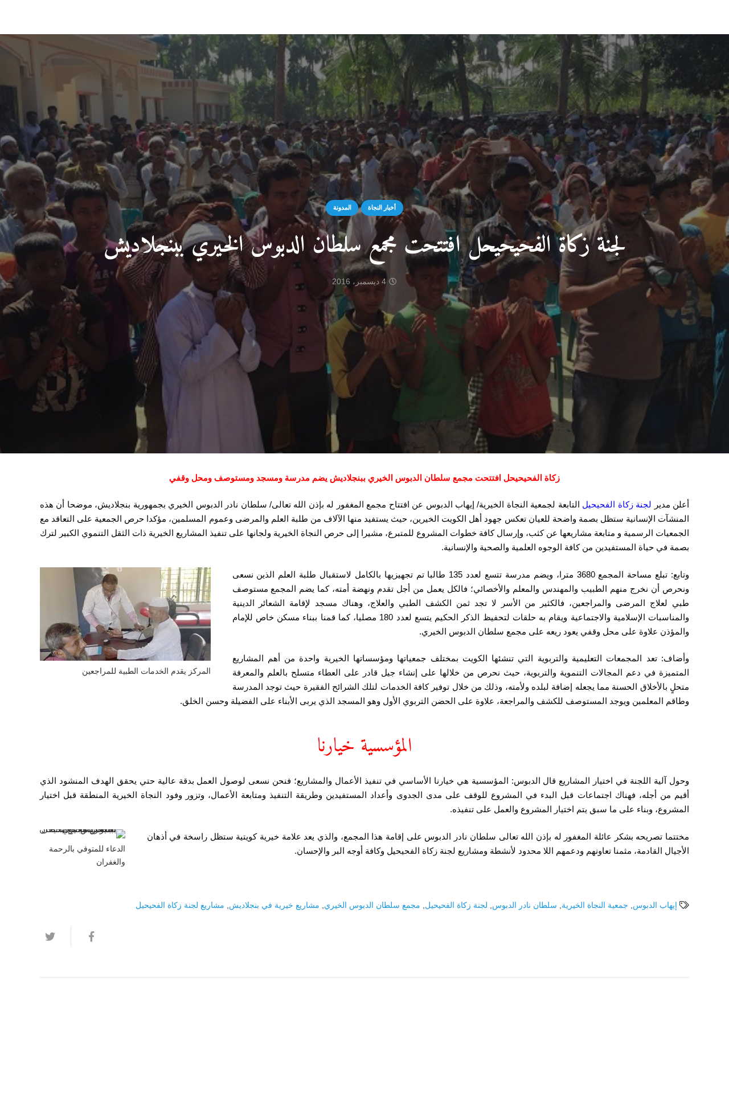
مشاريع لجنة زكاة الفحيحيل (180, 905)
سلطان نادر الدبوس (524, 905)
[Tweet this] (55, 936)
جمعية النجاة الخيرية (595, 905)
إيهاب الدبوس (655, 905)
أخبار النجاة (382, 207)
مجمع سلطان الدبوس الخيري (372, 905)
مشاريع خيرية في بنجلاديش (274, 905)
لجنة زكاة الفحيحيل (617, 504)
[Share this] (86, 936)
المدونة (342, 207)
